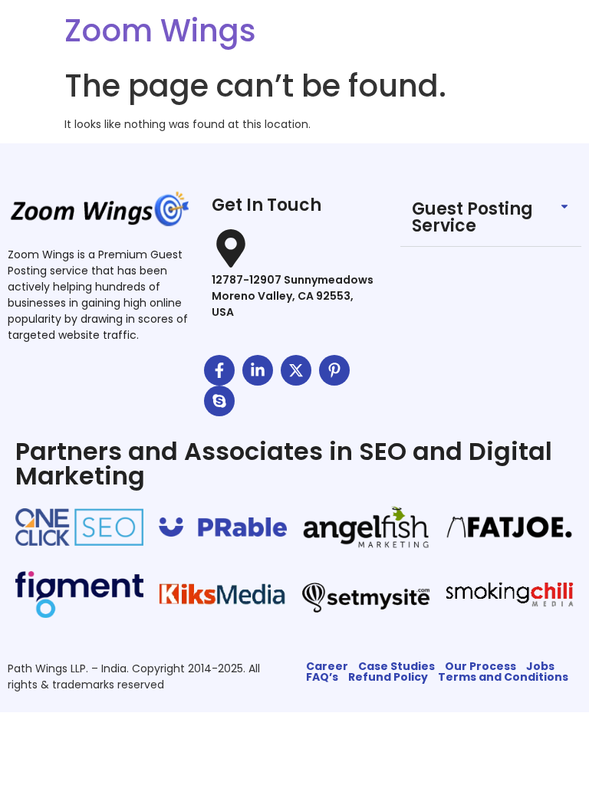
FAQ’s (322, 677)
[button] (490, 218)
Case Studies (396, 666)
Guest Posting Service (472, 217)
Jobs (540, 666)
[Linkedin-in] (257, 370)
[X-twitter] (296, 370)
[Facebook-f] (219, 370)
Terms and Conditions (503, 677)
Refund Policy (388, 677)
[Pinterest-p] (334, 370)
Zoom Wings (160, 30)
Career (327, 666)
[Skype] (219, 401)
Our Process (480, 666)
